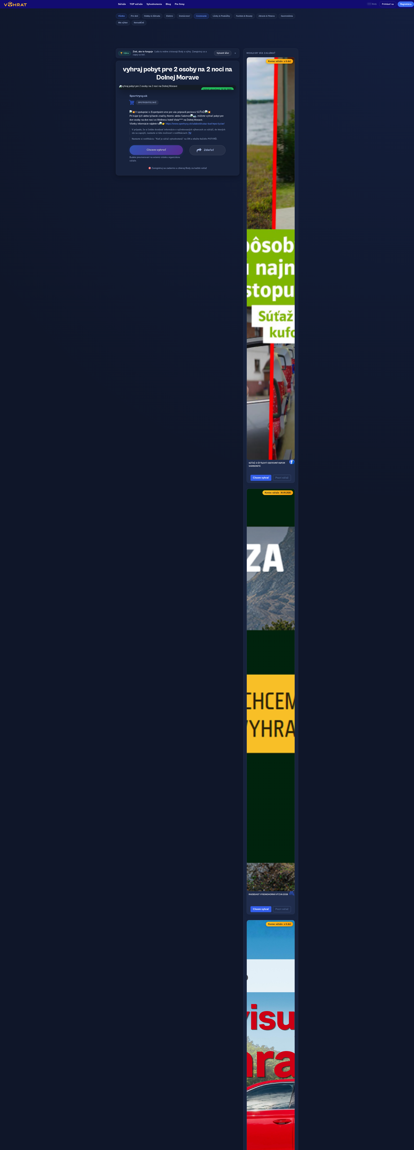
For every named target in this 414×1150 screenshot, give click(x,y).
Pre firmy (180, 4)
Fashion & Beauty (244, 16)
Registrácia (405, 4)
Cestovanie (201, 16)
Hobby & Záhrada (152, 16)
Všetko (121, 16)
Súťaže (122, 4)
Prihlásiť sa (388, 4)
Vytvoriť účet (223, 53)
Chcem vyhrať (261, 477)
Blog (168, 4)
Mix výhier (123, 23)
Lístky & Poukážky (221, 16)
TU (189, 133)
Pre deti (134, 16)
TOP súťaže (136, 4)
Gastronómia (287, 16)
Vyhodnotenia (154, 4)
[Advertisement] (207, 38)
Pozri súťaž (282, 477)
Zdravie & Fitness (267, 16)
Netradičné (139, 23)
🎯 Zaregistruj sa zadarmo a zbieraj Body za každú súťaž (177, 168)
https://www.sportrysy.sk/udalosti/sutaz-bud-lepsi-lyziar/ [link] (195, 123)
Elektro (169, 16)
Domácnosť (184, 16)
